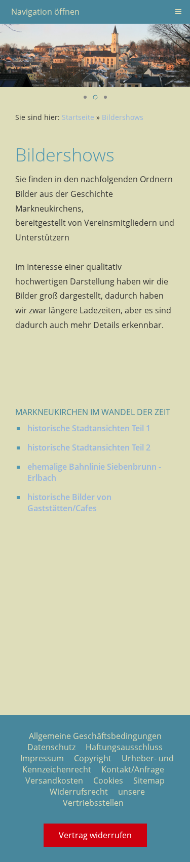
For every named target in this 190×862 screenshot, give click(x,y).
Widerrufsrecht (79, 791)
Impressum (42, 758)
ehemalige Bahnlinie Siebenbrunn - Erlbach (94, 472)
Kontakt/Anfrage (132, 769)
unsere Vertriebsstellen (104, 797)
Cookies (108, 780)
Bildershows (122, 117)
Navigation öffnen (45, 11)
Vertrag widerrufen (95, 835)
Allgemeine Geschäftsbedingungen (95, 736)
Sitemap (149, 780)
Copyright (92, 758)
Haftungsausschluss (124, 747)
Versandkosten (54, 780)
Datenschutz (51, 747)
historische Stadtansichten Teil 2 (88, 447)
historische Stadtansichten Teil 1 (88, 428)
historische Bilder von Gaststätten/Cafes (69, 502)
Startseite (78, 117)
